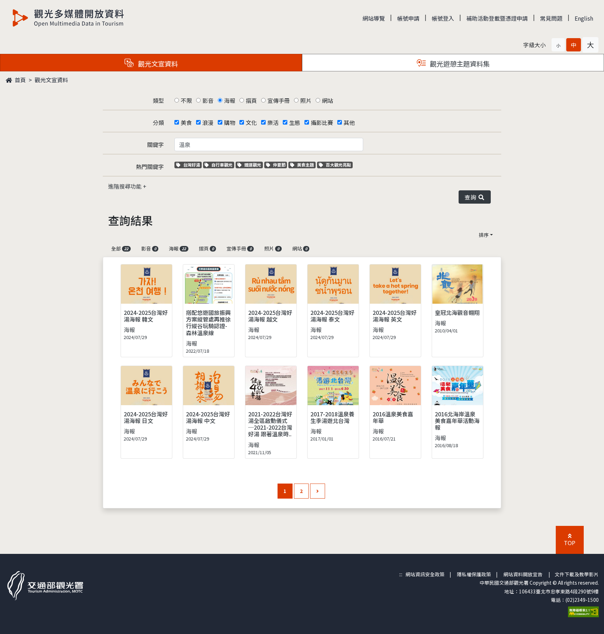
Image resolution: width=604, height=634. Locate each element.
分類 (158, 122)
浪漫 (208, 122)
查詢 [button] (472, 197)
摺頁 (251, 100)
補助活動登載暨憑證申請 (497, 18)
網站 (327, 100)
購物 (229, 122)
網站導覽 (373, 18)
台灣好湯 (192, 165)
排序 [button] (484, 234)
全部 (119, 248)
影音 (208, 100)
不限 (186, 100)
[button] (558, 44)
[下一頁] (317, 491)
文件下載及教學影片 (577, 574)
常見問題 (551, 18)
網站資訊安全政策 (425, 574)
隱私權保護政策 (474, 574)
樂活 (273, 122)
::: (400, 574)
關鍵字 (155, 144)
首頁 (19, 80)
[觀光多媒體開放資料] (68, 18)
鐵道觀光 (253, 165)
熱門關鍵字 (150, 166)
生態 (294, 122)
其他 (349, 122)
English (584, 18)
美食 (186, 122)
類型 (158, 100)
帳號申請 (408, 18)
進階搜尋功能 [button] (125, 186)
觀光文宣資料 (51, 80)
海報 (229, 100)
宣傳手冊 (278, 100)
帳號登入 (443, 18)
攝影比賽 (322, 122)
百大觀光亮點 (338, 165)
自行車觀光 (221, 165)
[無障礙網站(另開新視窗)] (583, 610)
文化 (251, 122)
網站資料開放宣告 (522, 574)
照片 (305, 100)
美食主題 (306, 165)
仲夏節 (280, 165)
